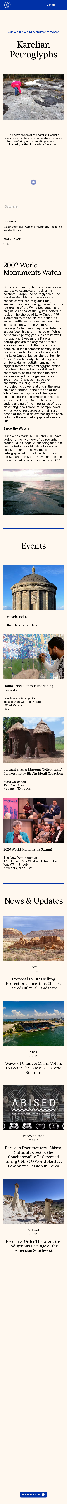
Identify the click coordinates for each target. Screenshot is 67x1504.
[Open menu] (62, 5)
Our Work (14, 32)
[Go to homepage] (24, 5)
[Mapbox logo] (11, 207)
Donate (51, 5)
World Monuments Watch (41, 32)
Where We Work (31, 1494)
